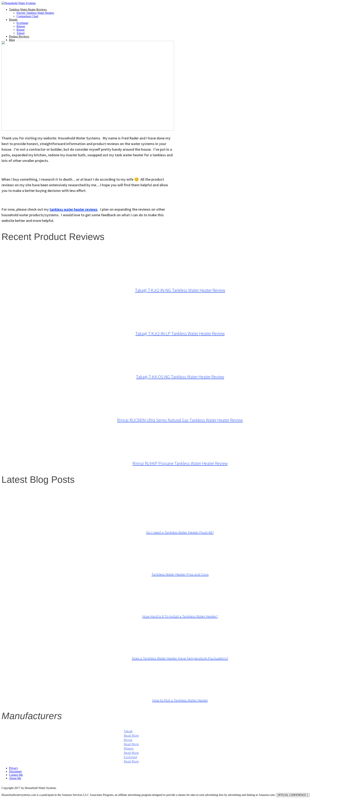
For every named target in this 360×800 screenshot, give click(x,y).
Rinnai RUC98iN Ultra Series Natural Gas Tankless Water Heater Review (180, 420)
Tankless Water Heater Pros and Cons (180, 574)
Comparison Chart (27, 16)
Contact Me (16, 774)
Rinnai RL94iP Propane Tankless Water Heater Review (180, 463)
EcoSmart (22, 23)
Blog (12, 39)
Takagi (20, 33)
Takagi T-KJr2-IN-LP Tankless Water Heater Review (180, 333)
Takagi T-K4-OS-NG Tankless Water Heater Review (180, 377)
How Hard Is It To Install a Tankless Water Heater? (180, 616)
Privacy (13, 768)
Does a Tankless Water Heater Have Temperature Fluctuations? (180, 658)
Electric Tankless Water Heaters (35, 12)
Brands (13, 19)
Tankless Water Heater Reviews (28, 9)
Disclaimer (15, 771)
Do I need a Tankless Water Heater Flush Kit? (180, 532)
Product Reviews (19, 36)
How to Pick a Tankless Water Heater (180, 700)
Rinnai (20, 29)
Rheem (20, 26)
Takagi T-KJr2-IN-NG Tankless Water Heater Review (180, 290)
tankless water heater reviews (74, 209)
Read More (131, 735)
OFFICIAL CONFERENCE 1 (293, 795)
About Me (15, 778)
